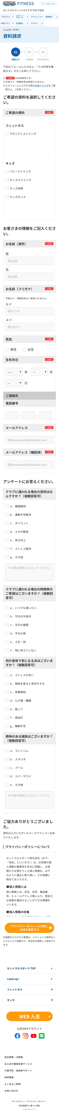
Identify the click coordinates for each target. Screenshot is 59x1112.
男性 (13, 349)
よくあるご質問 (12, 1084)
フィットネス (14, 989)
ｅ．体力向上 (19, 540)
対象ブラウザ (41, 85)
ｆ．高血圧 (18, 717)
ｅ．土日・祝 (19, 642)
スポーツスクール (19, 17)
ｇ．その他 (18, 557)
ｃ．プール (18, 768)
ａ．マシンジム (20, 751)
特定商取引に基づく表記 (29, 1106)
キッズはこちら (48, 3)
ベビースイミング (20, 171)
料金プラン (5, 23)
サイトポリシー (18, 1101)
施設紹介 (49, 16)
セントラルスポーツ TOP (21, 968)
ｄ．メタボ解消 (20, 532)
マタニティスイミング (23, 134)
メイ (9, 319)
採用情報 (9, 1077)
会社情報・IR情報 (13, 1057)
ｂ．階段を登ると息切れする (28, 683)
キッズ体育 (16, 188)
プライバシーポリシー (36, 1101)
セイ (9, 304)
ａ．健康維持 (19, 506)
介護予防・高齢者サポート (18, 1070)
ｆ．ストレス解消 (22, 549)
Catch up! (13, 979)
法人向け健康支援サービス (18, 1063)
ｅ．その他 (18, 785)
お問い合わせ (11, 1090)
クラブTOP (7, 29)
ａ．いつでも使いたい (24, 608)
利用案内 (19, 23)
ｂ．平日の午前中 (22, 616)
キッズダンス (18, 197)
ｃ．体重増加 (19, 692)
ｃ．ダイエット (20, 523)
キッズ (11, 1000)
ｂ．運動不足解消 (22, 514)
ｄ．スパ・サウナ (22, 776)
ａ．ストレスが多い (23, 675)
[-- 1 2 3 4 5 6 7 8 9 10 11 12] (39, 372)
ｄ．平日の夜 (19, 633)
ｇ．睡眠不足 (19, 726)
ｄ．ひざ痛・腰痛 (22, 700)
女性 (31, 349)
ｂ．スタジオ (19, 759)
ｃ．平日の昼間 (20, 625)
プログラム (5, 16)
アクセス (34, 23)
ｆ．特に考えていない (24, 650)
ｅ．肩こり (18, 709)
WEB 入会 (29, 1016)
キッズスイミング (20, 180)
